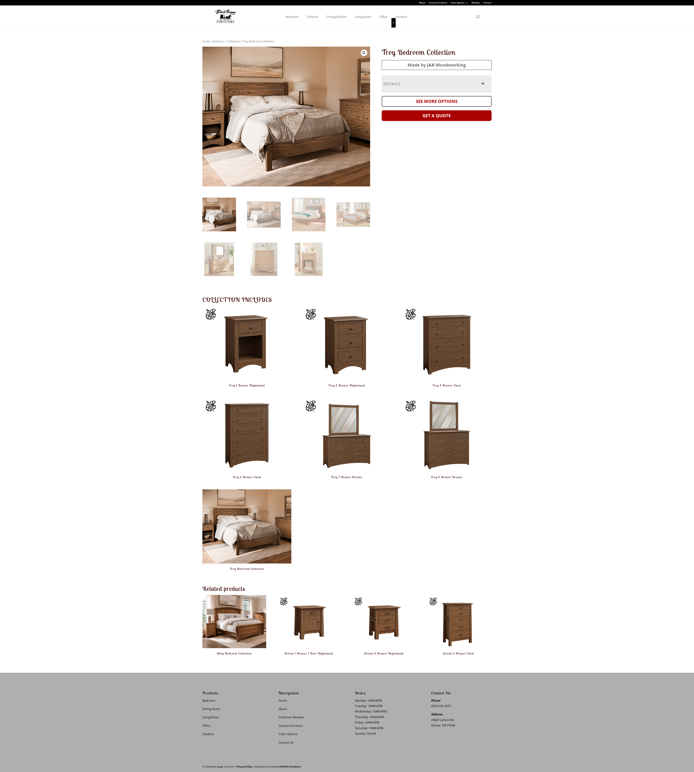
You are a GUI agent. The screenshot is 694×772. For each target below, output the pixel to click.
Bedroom (292, 17)
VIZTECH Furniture (290, 766)
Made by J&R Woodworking (437, 65)
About (422, 3)
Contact (487, 3)
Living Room (363, 17)
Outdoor (401, 17)
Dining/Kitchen (336, 17)
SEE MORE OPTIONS (436, 101)
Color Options (458, 3)
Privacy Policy (244, 766)
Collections (233, 41)
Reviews (476, 3)
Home (206, 41)
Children (312, 17)
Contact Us (286, 743)
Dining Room (211, 709)
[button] (364, 53)
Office (383, 17)
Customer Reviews (291, 717)
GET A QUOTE (437, 115)
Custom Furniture (438, 3)
